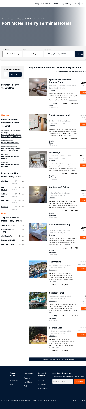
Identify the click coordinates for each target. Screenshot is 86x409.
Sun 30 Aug (31, 54)
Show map (5, 115)
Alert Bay (4, 181)
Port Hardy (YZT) (7, 244)
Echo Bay (4, 207)
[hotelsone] (15, 3)
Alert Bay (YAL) (6, 236)
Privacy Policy (37, 400)
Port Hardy (5, 200)
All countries (14, 380)
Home (4, 19)
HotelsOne (14, 400)
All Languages (43, 388)
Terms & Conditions (50, 400)
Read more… (73, 100)
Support (56, 4)
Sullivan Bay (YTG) (8, 225)
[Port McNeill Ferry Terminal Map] (12, 101)
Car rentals (45, 4)
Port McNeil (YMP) (8, 240)
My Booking (66, 4)
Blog (37, 4)
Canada (11, 19)
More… (3, 213)
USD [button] (75, 4)
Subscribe (79, 381)
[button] (82, 4)
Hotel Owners (28, 382)
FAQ (25, 386)
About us (27, 378)
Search (80, 54)
